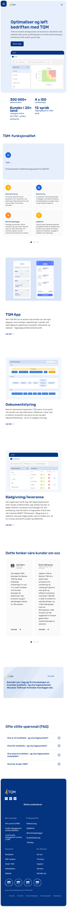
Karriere (40, 869)
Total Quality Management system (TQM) (13, 837)
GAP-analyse (10, 859)
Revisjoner (9, 854)
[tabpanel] (18, 209)
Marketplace (10, 869)
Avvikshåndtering (33, 838)
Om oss (40, 854)
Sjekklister (31, 828)
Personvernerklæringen (32, 895)
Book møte (17, 44)
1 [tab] (31, 242)
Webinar (8, 873)
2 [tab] (34, 242)
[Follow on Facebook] (6, 798)
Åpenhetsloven (57, 895)
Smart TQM (9, 864)
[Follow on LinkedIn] (15, 798)
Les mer (9, 334)
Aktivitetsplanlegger (35, 833)
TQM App (30, 842)
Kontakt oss (41, 873)
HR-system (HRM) (12, 824)
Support (40, 864)
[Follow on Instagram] (10, 798)
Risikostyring (32, 824)
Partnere (40, 859)
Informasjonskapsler (45, 895)
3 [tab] (37, 242)
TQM (7, 163)
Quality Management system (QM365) (13, 829)
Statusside (11, 895)
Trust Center (20, 895)
